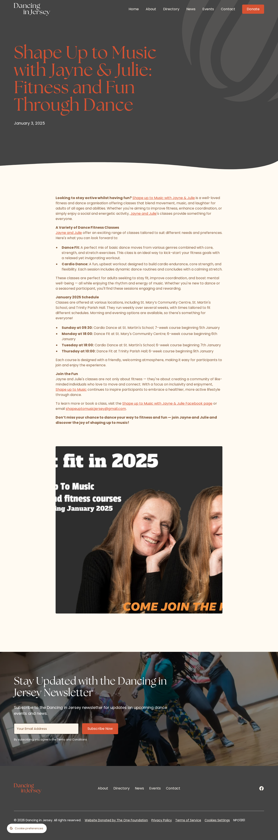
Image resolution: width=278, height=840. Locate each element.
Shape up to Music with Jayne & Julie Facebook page (167, 403)
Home (134, 9)
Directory (171, 9)
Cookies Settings (217, 820)
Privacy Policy (161, 820)
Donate (253, 9)
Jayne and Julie (143, 213)
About (151, 9)
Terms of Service (188, 820)
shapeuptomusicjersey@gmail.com (96, 408)
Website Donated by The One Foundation (116, 820)
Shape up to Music (71, 389)
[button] (27, 828)
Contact (228, 9)
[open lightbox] (139, 530)
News (190, 9)
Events (208, 9)
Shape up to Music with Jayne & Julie (163, 197)
